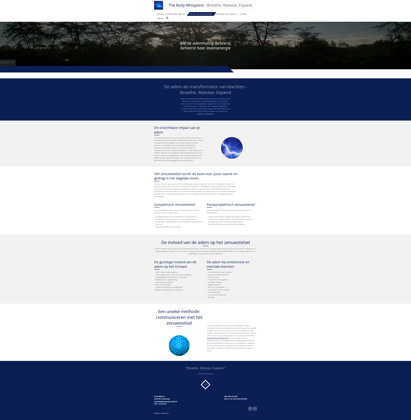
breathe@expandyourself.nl (165, 401)
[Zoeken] (167, 17)
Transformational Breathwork (217, 338)
